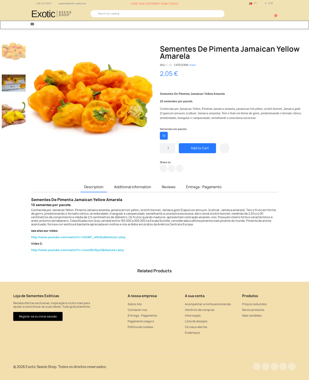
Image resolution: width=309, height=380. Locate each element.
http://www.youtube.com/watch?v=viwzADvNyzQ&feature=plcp (77, 250)
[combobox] (157, 13)
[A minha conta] (262, 14)
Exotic (43, 13)
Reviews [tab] (168, 187)
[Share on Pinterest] (179, 168)
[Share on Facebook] (163, 168)
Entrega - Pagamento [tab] (204, 187)
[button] (274, 13)
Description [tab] (93, 187)
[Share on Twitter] (171, 168)
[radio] (164, 136)
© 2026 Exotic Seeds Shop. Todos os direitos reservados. (60, 366)
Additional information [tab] (132, 187)
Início (193, 65)
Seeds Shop (65, 14)
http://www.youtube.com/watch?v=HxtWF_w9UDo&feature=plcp (78, 237)
